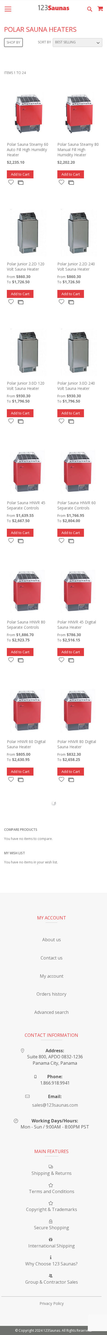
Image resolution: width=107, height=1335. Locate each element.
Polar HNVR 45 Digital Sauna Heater (76, 624)
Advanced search (51, 1012)
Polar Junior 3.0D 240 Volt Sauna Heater (76, 385)
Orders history (51, 994)
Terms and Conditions (51, 1191)
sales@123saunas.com (55, 1105)
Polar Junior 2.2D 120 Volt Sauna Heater (25, 266)
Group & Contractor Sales (51, 1282)
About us (51, 940)
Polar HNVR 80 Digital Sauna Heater (76, 744)
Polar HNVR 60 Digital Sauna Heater (26, 744)
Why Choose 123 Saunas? (51, 1264)
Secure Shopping (51, 1228)
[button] (11, 182)
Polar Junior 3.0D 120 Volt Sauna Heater (25, 385)
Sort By (44, 42)
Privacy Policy (52, 1303)
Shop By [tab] (13, 42)
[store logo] (53, 8)
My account (51, 976)
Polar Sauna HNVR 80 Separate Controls (26, 624)
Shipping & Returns (52, 1173)
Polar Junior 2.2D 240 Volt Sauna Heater (76, 266)
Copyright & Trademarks (51, 1209)
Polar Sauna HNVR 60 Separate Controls (76, 505)
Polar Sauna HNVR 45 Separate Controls (26, 505)
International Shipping (51, 1246)
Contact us (52, 958)
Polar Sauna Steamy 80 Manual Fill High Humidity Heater (78, 149)
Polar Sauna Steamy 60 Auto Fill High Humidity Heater (27, 149)
